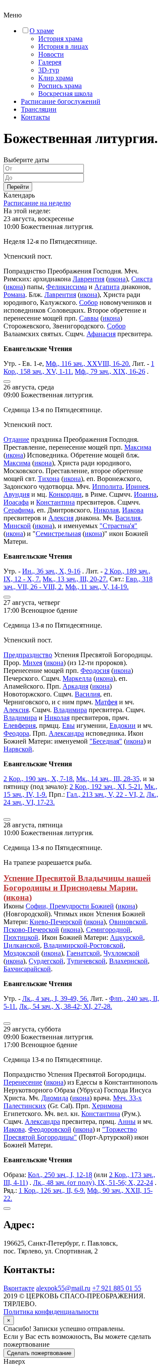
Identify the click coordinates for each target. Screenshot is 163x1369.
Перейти (18, 187)
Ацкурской (126, 937)
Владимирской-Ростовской (83, 945)
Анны (127, 1121)
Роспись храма (60, 85)
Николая (106, 510)
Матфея (106, 702)
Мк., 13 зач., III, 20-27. (75, 579)
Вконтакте (18, 1288)
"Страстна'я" (118, 525)
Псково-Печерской (31, 929)
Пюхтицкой (20, 937)
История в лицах (63, 46)
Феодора (16, 733)
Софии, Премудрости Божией (70, 906)
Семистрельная (58, 533)
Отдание (16, 439)
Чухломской (121, 953)
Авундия (16, 494)
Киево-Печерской (56, 921)
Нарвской (17, 749)
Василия (127, 518)
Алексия (60, 518)
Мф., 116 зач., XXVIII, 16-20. (88, 363)
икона (117, 279)
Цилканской (21, 945)
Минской (17, 525)
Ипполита (107, 486)
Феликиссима (66, 286)
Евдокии (123, 725)
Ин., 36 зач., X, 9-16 (51, 571)
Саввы (89, 318)
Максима (137, 447)
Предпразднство (27, 655)
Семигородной (108, 929)
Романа (14, 294)
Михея (32, 662)
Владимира (70, 710)
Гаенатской (83, 953)
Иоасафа (16, 502)
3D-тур (48, 70)
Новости (51, 54)
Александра (66, 733)
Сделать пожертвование (39, 1353)
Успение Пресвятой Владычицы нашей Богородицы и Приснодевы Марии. (77, 883)
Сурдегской (46, 961)
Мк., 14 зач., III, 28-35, (108, 778)
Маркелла (77, 678)
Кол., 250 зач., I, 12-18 (60, 1174)
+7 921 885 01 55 (116, 1288)
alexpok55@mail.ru (63, 1288)
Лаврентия (88, 279)
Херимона (107, 1106)
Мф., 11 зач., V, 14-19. (97, 587)
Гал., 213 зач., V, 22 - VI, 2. (106, 794)
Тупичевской (86, 961)
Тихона (49, 478)
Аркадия (75, 686)
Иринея (137, 486)
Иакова (132, 510)
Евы (68, 725)
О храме (42, 30)
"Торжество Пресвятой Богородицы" (70, 1133)
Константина (55, 502)
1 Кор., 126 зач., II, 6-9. (52, 1190)
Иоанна (145, 494)
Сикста (142, 279)
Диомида (54, 1098)
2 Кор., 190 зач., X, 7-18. (38, 778)
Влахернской (128, 961)
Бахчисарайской (27, 969)
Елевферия (19, 725)
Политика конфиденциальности (51, 1311)
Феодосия (95, 670)
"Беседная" (106, 741)
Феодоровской (49, 1129)
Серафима (18, 510)
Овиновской (127, 921)
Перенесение (22, 1082)
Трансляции (39, 109)
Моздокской (21, 953)
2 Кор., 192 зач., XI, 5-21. (106, 786)
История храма (60, 38)
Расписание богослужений (60, 101)
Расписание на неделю (37, 203)
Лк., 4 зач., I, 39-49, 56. (55, 998)
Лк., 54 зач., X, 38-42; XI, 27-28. (65, 1006)
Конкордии (65, 494)
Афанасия (101, 334)
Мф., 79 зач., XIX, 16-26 (110, 371)
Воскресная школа (65, 93)
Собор (88, 302)
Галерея (49, 62)
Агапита (107, 286)
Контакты (35, 117)
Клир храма (55, 78)
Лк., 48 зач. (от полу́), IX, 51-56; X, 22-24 (93, 1182)
